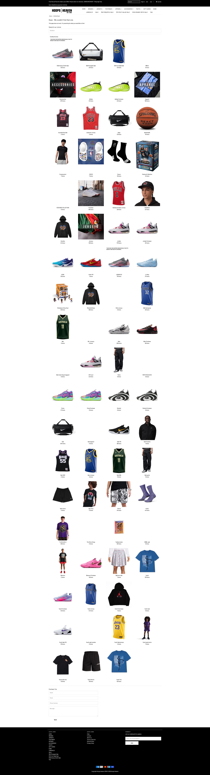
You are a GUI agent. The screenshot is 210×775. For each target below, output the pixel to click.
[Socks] (147, 494)
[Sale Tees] (91, 494)
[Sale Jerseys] (91, 460)
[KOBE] (63, 260)
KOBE (155, 9)
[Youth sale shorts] (147, 628)
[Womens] (63, 561)
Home (50, 16)
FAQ (151, 12)
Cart (159, 1)
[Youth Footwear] (63, 594)
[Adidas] (91, 84)
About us (89, 737)
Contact (89, 736)
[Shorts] (119, 494)
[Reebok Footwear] (147, 394)
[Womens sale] (119, 561)
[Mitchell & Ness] (91, 293)
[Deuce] (119, 151)
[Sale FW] (119, 427)
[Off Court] (91, 360)
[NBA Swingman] (147, 293)
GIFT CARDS (147, 9)
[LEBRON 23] (119, 260)
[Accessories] (63, 84)
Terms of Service (91, 739)
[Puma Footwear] (91, 394)
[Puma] (63, 394)
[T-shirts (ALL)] (63, 527)
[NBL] (63, 327)
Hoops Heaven (114, 771)
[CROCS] (91, 151)
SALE (96, 12)
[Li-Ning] (147, 260)
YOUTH (138, 9)
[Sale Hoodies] (147, 427)
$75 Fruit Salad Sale (123, 12)
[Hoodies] (63, 226)
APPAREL (118, 9)
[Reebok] (119, 394)
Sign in (143, 1)
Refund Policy (90, 741)
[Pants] (119, 360)
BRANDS (90, 9)
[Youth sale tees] (63, 663)
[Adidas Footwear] (119, 84)
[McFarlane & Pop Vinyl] (63, 293)
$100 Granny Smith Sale (140, 12)
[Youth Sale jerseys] (119, 627)
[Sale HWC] (63, 460)
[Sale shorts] (63, 494)
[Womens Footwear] (91, 561)
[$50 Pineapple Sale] (91, 51)
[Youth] (147, 561)
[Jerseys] (91, 226)
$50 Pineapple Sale (107, 12)
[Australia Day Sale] (63, 118)
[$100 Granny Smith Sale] (63, 51)
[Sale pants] (147, 460)
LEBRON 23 (89, 12)
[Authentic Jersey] (91, 118)
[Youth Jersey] (91, 594)
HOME (83, 9)
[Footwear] (91, 193)
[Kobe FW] (91, 260)
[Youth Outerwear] (119, 594)
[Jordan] (119, 226)
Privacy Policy (90, 743)
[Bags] (119, 118)
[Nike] (119, 327)
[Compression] (63, 151)
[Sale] (63, 427)
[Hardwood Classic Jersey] (119, 193)
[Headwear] (147, 193)
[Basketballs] (147, 118)
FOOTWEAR (108, 9)
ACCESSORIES (128, 9)
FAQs (88, 734)
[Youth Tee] (119, 661)
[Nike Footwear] (147, 327)
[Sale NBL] (119, 460)
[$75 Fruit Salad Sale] (119, 51)
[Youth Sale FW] (63, 628)
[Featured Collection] (147, 156)
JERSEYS (99, 9)
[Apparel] (147, 84)
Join (147, 1)
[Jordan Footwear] (147, 226)
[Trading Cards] (119, 527)
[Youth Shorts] (91, 661)
